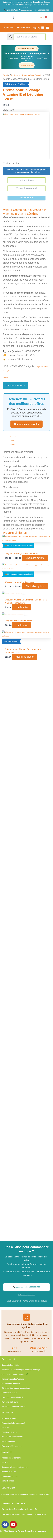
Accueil (5, 75)
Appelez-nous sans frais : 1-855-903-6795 (34, 10)
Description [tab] (14, 437)
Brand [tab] (12, 440)
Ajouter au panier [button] (25, 657)
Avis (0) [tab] (12, 444)
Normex (5, 377)
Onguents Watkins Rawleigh (31, 75)
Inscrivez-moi (26, 197)
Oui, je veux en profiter (26, 424)
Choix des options (35, 558)
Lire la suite (22, 607)
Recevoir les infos (27, 65)
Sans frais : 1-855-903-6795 (17, 27)
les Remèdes (15, 75)
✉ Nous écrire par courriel (26, 1295)
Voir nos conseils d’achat (15, 385)
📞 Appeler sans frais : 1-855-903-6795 (26, 1287)
